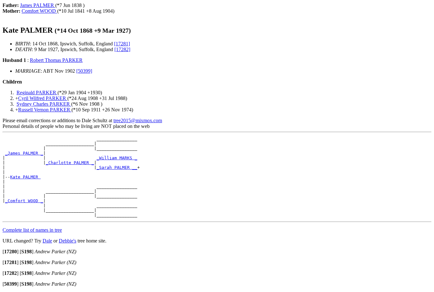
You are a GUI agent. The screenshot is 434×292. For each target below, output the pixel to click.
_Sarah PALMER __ (117, 167)
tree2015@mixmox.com (137, 120)
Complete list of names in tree (32, 230)
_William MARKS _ (117, 158)
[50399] (84, 71)
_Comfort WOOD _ (24, 200)
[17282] (122, 49)
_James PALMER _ (24, 153)
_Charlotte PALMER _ (70, 162)
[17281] (122, 43)
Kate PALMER (25, 177)
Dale (47, 240)
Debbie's (67, 240)
